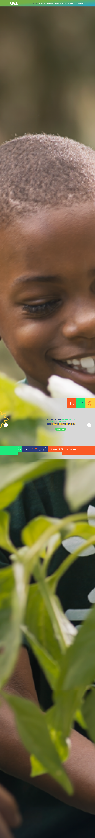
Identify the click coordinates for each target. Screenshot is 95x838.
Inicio (35, 3)
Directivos (42, 3)
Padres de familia (60, 3)
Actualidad (71, 3)
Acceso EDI (80, 3)
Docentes (50, 3)
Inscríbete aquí (60, 429)
